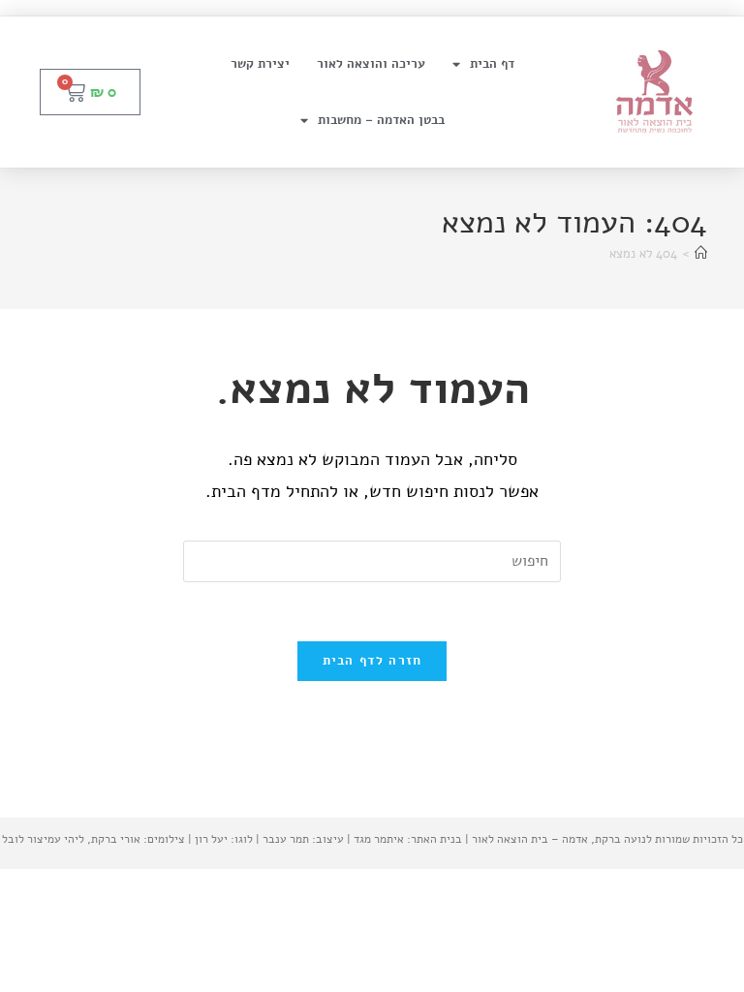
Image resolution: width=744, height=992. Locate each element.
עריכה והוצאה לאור (371, 64)
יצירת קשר (260, 64)
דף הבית (492, 64)
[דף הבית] (701, 254)
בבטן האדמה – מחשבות (381, 120)
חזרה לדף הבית (372, 660)
